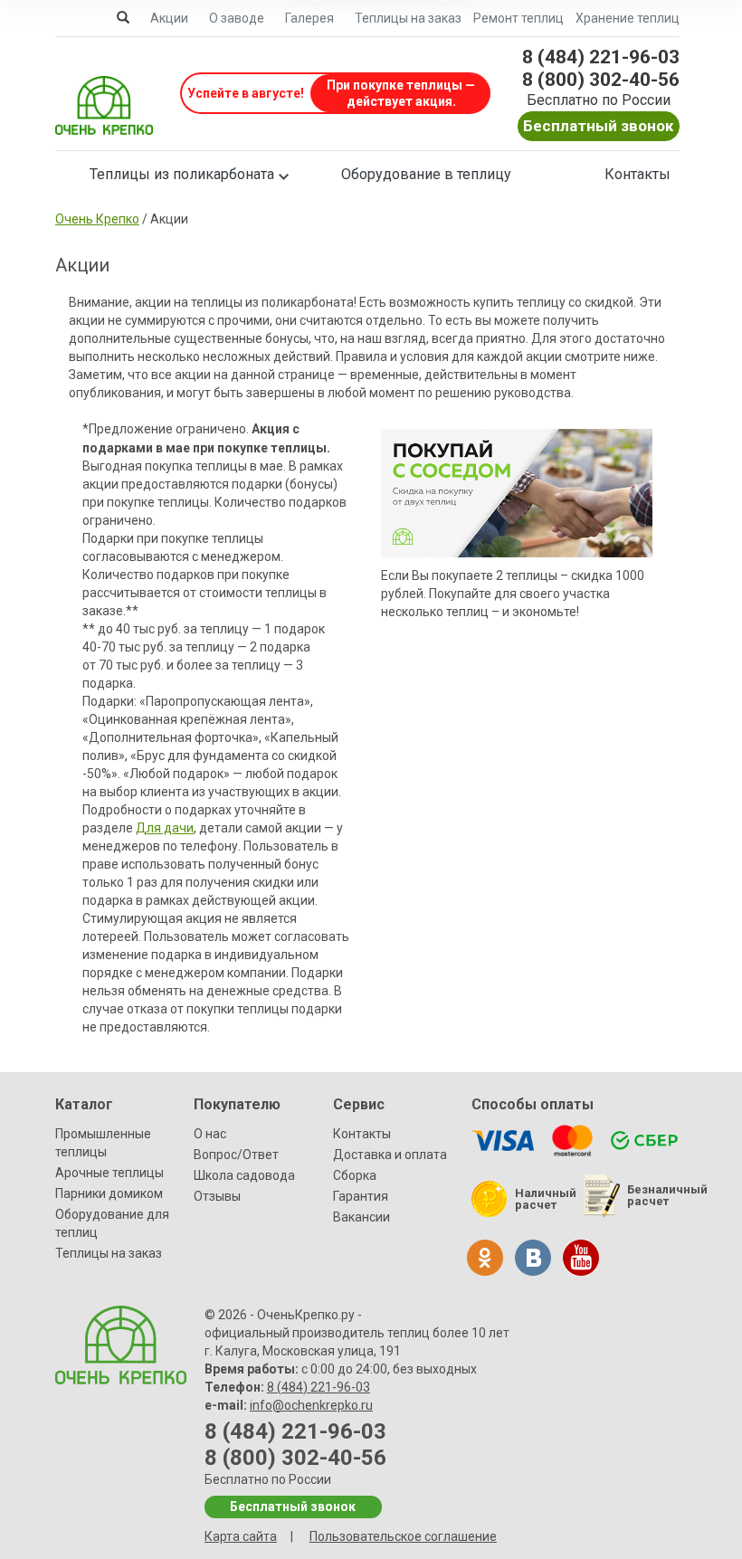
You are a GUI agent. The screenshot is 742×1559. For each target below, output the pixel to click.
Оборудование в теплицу (426, 174)
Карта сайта (241, 1536)
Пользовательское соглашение (403, 1536)
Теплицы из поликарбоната (182, 174)
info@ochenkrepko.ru (311, 1405)
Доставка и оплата (390, 1154)
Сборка (354, 1175)
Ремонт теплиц (518, 18)
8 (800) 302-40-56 (601, 79)
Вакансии (361, 1217)
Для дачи (165, 828)
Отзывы (217, 1196)
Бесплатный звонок (598, 126)
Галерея (309, 18)
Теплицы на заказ (408, 18)
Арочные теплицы (109, 1172)
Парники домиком (109, 1193)
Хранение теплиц (628, 18)
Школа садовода (244, 1175)
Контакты (637, 174)
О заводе (236, 18)
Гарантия (360, 1196)
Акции (169, 18)
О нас (210, 1133)
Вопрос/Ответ (236, 1154)
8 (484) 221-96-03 (601, 57)
